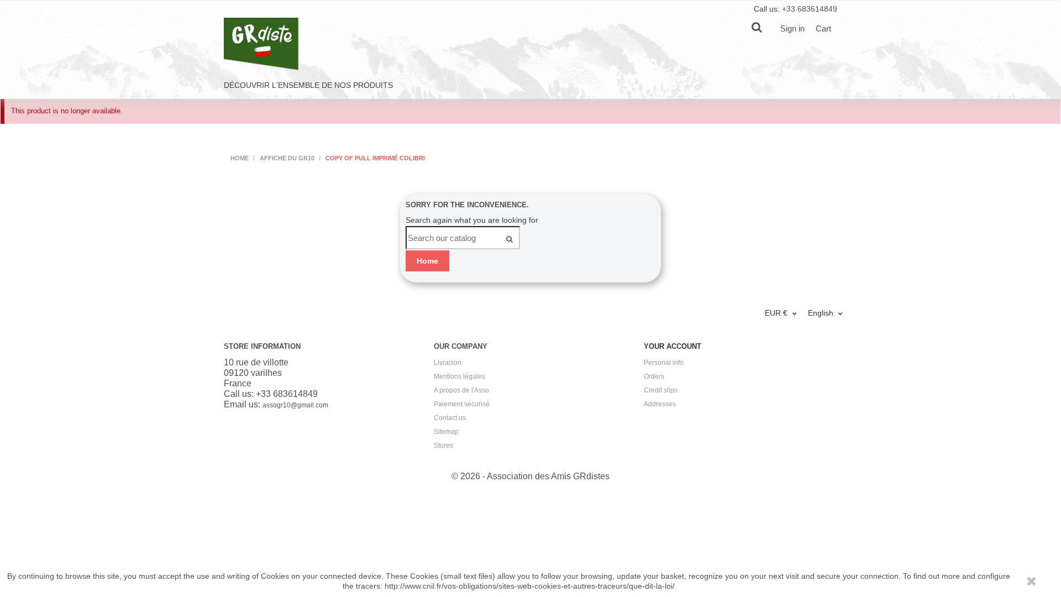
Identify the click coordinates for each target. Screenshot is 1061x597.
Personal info (664, 362)
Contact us (450, 418)
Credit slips (660, 390)
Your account (672, 346)
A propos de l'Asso (461, 390)
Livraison (447, 362)
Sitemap (446, 432)
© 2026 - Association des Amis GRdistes (530, 476)
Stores (443, 445)
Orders (654, 376)
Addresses (660, 404)
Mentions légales (459, 376)
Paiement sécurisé (462, 404)
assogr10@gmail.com (295, 405)
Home (427, 260)
